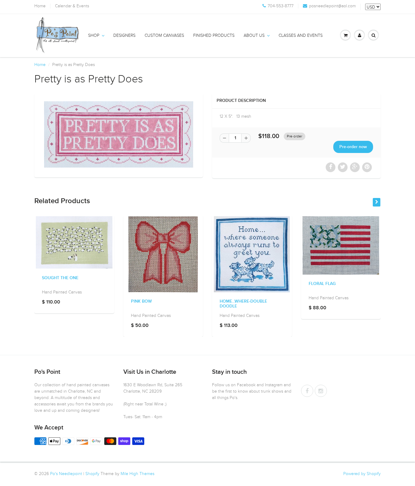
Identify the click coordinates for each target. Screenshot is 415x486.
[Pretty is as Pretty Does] (118, 134)
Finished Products (214, 35)
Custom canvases (164, 35)
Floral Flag (322, 284)
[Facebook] (307, 391)
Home (40, 6)
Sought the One (60, 278)
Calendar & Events (72, 6)
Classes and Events (301, 35)
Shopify (92, 473)
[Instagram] (321, 391)
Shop (93, 35)
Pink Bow (141, 301)
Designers (124, 35)
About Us (254, 35)
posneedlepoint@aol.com (332, 6)
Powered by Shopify (362, 473)
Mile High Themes (137, 473)
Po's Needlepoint (66, 473)
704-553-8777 (280, 6)
